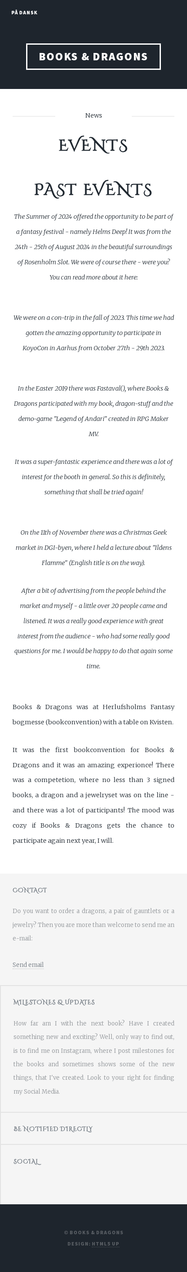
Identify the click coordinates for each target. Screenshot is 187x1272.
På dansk (24, 12)
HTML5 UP (105, 1243)
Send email (28, 965)
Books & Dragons (93, 56)
